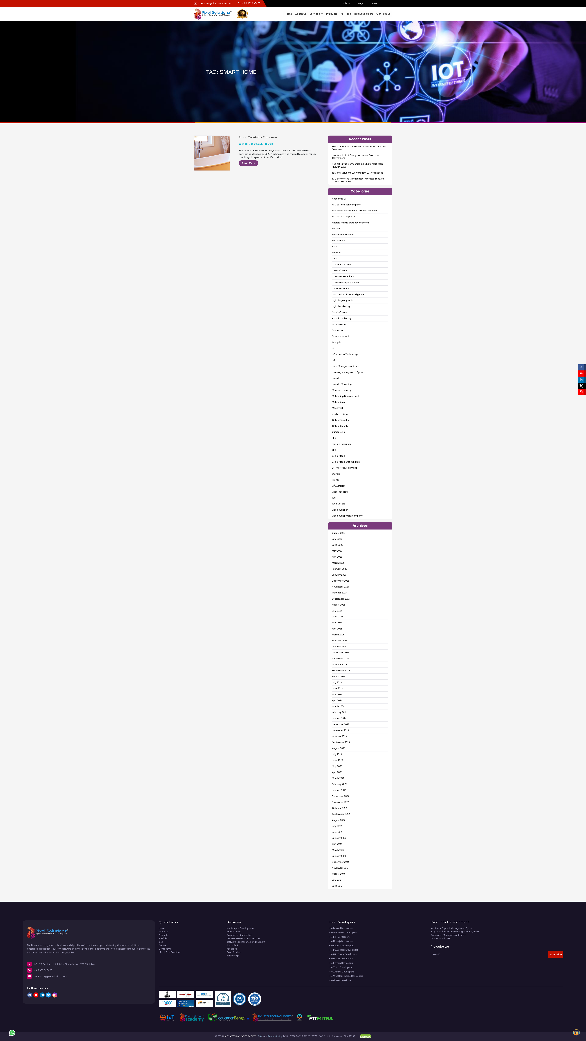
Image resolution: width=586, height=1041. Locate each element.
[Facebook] (29, 994)
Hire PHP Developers (339, 936)
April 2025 (337, 628)
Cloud (335, 258)
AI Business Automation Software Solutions (354, 210)
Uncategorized (340, 491)
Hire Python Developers (341, 963)
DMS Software (339, 312)
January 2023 (339, 790)
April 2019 (337, 843)
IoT (333, 360)
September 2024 (341, 670)
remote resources (341, 444)
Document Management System (448, 935)
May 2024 (337, 694)
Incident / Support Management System (452, 928)
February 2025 (339, 640)
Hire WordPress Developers (343, 932)
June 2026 (337, 544)
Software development (344, 467)
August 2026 (338, 533)
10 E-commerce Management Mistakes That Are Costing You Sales (358, 180)
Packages (232, 948)
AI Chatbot (232, 945)
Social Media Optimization (346, 461)
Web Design (338, 503)
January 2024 (339, 718)
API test (336, 228)
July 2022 (337, 826)
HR (333, 348)
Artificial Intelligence (343, 234)
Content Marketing (342, 264)
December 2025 (340, 580)
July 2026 (337, 538)
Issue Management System (346, 366)
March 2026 (338, 562)
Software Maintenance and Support (246, 941)
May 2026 (337, 550)
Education (337, 330)
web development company (347, 515)
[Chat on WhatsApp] (12, 1032)
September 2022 (341, 814)
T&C (260, 1036)
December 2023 (340, 724)
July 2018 (336, 879)
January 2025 (339, 646)
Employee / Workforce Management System (455, 931)
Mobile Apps (338, 402)
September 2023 (341, 742)
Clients (346, 3)
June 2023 (337, 760)
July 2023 (337, 754)
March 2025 (338, 634)
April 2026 (337, 556)
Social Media (338, 455)
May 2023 (337, 766)
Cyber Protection (341, 288)
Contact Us (383, 14)
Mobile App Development (345, 396)
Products (331, 14)
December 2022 (340, 796)
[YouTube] (35, 994)
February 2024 (339, 712)
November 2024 (340, 658)
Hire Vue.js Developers (340, 967)
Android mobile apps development (350, 222)
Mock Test (337, 408)
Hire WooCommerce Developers (346, 976)
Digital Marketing (341, 306)
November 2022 (340, 802)
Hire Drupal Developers (341, 958)
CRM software (339, 270)
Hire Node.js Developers (341, 941)
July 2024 (337, 682)
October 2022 (339, 808)
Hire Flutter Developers (341, 980)
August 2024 (338, 676)
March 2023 (338, 778)
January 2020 (339, 838)
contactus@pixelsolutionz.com (50, 976)
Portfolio (345, 14)
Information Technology (345, 354)
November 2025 (340, 586)
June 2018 (337, 885)
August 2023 (338, 748)
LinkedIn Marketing (342, 384)
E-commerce (234, 931)
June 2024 (337, 688)
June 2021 (337, 832)
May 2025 (337, 622)
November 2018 (340, 867)
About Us (300, 14)
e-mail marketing (341, 318)
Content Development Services (243, 938)
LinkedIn (336, 378)
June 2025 (337, 616)
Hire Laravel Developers (341, 928)
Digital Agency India (342, 300)
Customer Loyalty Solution (346, 282)
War (334, 497)
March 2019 (338, 850)
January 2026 (339, 574)
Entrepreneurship (341, 336)
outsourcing (338, 431)
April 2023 (337, 772)
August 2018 (338, 873)
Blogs (360, 3)
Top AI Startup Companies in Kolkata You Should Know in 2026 (357, 165)
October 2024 (339, 664)
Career (374, 3)
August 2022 (338, 820)
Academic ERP (339, 198)
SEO (334, 450)
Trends (335, 479)
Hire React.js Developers (341, 945)
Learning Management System (348, 372)
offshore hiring (340, 414)
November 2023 (340, 730)
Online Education (341, 420)
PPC (334, 437)
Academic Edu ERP (440, 938)
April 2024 (337, 700)
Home (288, 14)
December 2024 (340, 652)
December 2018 (340, 861)
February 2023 (339, 784)
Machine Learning (341, 390)
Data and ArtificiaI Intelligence (348, 294)
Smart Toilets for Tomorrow (258, 137)
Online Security (340, 426)
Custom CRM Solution (343, 276)
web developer (340, 509)
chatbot (336, 252)
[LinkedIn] (42, 994)
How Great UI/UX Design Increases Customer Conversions (356, 157)
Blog (161, 941)
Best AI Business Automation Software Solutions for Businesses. (359, 148)
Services (314, 14)
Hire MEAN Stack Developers (343, 949)
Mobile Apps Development (241, 928)
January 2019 (339, 856)
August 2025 (338, 604)
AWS (334, 246)
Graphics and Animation (239, 935)
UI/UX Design (338, 485)
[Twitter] (48, 994)
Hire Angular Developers (341, 971)
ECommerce (339, 324)
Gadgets (336, 342)
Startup (336, 473)
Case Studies (234, 952)
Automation (338, 240)
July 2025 (337, 610)
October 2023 (339, 736)
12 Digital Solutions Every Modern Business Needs (357, 172)
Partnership (233, 955)
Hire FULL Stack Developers (343, 954)
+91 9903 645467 (43, 970)
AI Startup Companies (343, 216)
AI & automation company (346, 204)
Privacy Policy (275, 1036)
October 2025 (339, 592)
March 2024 (338, 706)
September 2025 (341, 598)
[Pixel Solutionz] (215, 13)
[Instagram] (54, 994)
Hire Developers (363, 14)
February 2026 (339, 568)
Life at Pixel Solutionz (170, 952)
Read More (248, 163)
